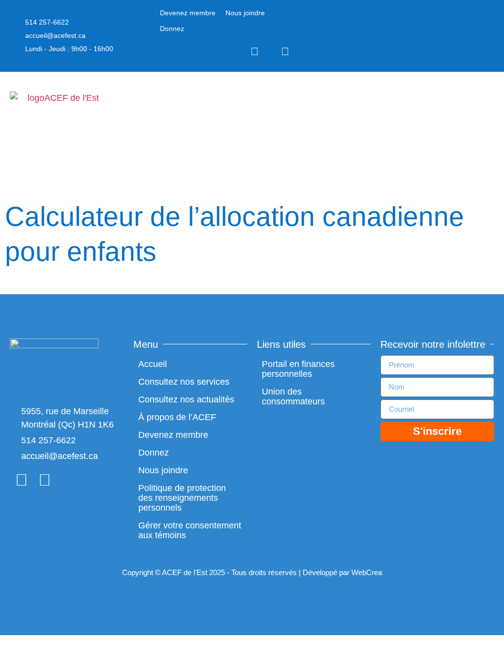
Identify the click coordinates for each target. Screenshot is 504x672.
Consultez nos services (183, 382)
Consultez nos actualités (186, 399)
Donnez (172, 28)
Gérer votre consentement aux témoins (189, 530)
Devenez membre (188, 13)
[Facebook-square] (255, 51)
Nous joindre (245, 13)
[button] (487, 123)
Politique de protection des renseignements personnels (182, 498)
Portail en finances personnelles (298, 369)
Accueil (152, 364)
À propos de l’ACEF (177, 417)
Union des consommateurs (293, 396)
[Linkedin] (285, 51)
